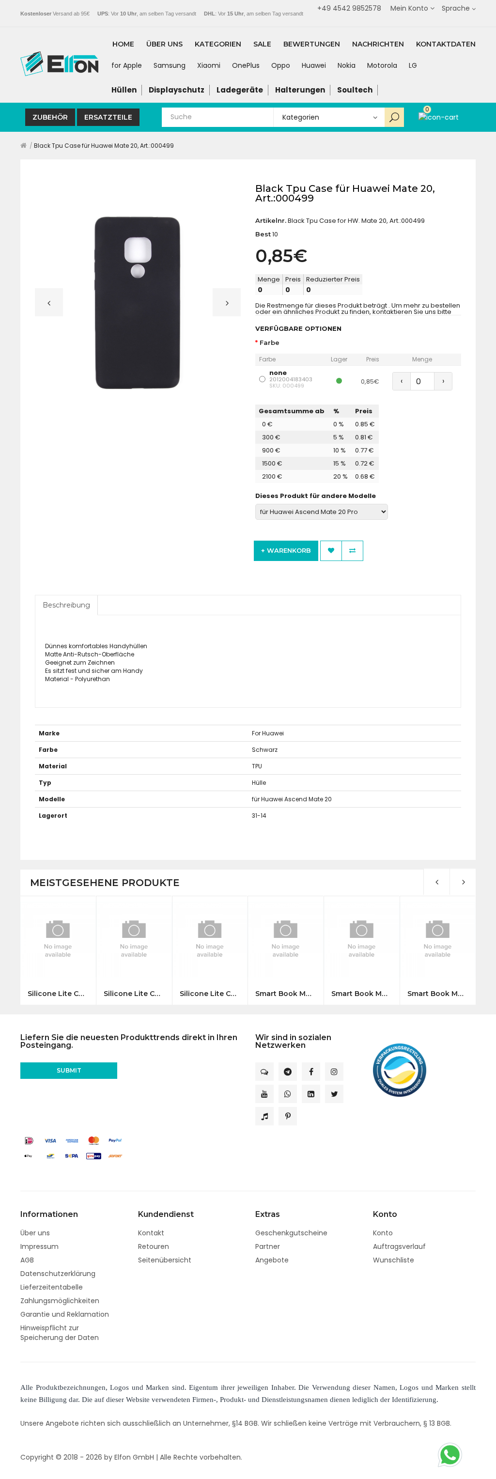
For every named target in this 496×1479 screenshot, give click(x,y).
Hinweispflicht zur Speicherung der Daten (59, 1332)
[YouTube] (264, 1094)
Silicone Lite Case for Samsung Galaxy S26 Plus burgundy (134, 993)
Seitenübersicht (164, 1260)
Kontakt (151, 1233)
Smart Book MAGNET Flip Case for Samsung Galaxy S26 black (285, 993)
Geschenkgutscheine (291, 1233)
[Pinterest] (288, 1116)
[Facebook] (311, 1071)
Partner (267, 1246)
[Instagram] (334, 1071)
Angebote (272, 1260)
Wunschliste (393, 1260)
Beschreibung (66, 605)
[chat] (264, 1071)
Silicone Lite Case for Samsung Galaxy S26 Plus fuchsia (210, 993)
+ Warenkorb (286, 550)
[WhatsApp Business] (288, 1094)
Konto (383, 1233)
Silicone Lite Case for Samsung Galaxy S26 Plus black (58, 993)
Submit (69, 1070)
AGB (27, 1260)
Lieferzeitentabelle (51, 1287)
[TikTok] (264, 1116)
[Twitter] (334, 1094)
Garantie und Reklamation (64, 1314)
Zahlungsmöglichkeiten (59, 1301)
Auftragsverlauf (399, 1246)
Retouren (153, 1246)
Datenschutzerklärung (57, 1273)
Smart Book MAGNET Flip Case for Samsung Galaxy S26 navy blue (361, 993)
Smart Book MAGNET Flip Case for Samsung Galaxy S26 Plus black (437, 993)
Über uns (35, 1233)
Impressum (39, 1246)
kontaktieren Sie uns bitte (411, 311)
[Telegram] (288, 1071)
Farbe (269, 343)
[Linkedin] (311, 1094)
